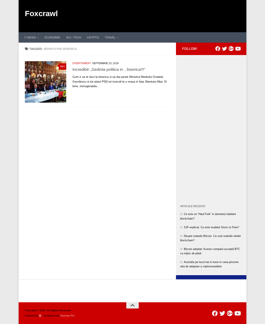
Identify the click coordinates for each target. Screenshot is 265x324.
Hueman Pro (67, 315)
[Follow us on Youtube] (237, 48)
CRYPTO (93, 37)
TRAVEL (110, 37)
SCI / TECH (73, 37)
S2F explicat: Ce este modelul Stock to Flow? (211, 227)
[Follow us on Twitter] (224, 48)
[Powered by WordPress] (40, 315)
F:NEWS (30, 37)
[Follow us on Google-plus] (231, 48)
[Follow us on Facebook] (217, 48)
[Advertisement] (164, 15)
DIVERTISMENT (81, 63)
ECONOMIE (52, 37)
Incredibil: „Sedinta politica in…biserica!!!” (108, 69)
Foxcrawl (41, 13)
